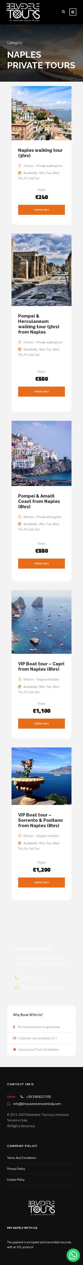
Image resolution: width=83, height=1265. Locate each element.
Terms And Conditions (21, 1157)
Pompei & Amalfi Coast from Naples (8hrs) (39, 501)
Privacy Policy (16, 1168)
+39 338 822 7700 (32, 978)
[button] (73, 1255)
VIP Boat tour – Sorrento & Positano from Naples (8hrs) (40, 820)
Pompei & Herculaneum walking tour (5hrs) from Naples (38, 324)
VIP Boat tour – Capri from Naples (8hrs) (41, 666)
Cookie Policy (16, 1179)
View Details (41, 209)
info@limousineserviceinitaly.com (42, 987)
